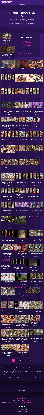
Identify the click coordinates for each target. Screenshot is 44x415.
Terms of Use (23, 402)
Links (40, 2)
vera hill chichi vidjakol (26, 44)
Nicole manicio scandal (26, 45)
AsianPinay (33, 2)
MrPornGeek (28, 400)
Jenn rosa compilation (26, 48)
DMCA (27, 402)
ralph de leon (26, 41)
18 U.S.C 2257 (10, 402)
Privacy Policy (16, 402)
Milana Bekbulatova (27, 42)
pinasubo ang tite (26, 39)
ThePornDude (22, 400)
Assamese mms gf (26, 46)
